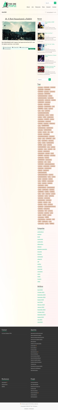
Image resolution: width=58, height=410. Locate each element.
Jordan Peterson (34, 394)
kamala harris (41, 157)
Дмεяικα (51, 223)
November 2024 (41, 297)
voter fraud (49, 219)
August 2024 (40, 299)
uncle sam (50, 210)
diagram (39, 246)
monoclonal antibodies (42, 176)
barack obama (46, 104)
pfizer (46, 185)
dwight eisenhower (42, 127)
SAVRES (3, 386)
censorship (47, 110)
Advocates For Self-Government (37, 333)
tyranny (39, 279)
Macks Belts (4, 382)
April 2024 (40, 302)
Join (33, 7)
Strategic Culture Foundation (36, 362)
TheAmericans (33, 364)
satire (38, 274)
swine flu (45, 202)
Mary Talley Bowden (34, 384)
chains (47, 114)
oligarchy (44, 180)
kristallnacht (41, 161)
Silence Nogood (7, 47)
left (45, 161)
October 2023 (40, 312)
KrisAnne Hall (33, 388)
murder (53, 176)
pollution (39, 266)
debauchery (40, 244)
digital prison (52, 123)
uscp (51, 212)
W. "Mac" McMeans (5, 333)
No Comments (7, 48)
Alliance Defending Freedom (36, 335)
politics (39, 264)
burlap (46, 108)
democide (40, 123)
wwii (50, 221)
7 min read (46, 91)
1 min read (40, 87)
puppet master (45, 189)
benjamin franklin (48, 106)
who (39, 221)
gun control (51, 140)
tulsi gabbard (41, 210)
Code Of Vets (33, 345)
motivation (40, 256)
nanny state (45, 178)
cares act (50, 108)
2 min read (47, 87)
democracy (46, 123)
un (45, 210)
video (47, 217)
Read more (31, 48)
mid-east (40, 170)
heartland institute (50, 142)
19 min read (41, 93)
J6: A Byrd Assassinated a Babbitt (18, 19)
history (40, 144)
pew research (41, 185)
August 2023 (40, 317)
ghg (54, 138)
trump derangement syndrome (50, 206)
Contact (54, 7)
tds (49, 202)
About (28, 7)
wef (53, 219)
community (40, 239)
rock (43, 193)
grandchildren (44, 140)
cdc (42, 110)
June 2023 (40, 322)
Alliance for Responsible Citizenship (37, 337)
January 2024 (40, 307)
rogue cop (48, 193)
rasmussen (52, 189)
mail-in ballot (41, 163)
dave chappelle (41, 121)
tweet (38, 276)
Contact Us (26, 408)
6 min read (40, 91)
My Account (31, 408)
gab (43, 138)
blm (53, 106)
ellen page (40, 129)
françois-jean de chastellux (43, 136)
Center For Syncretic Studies (36, 343)
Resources (37, 7)
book (38, 236)
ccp (39, 110)
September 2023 (41, 314)
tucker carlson (46, 208)
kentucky (46, 157)
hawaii (44, 142)
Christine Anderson (34, 382)
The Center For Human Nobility (36, 366)
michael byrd (41, 168)
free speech (52, 136)
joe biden (40, 155)
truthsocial (40, 208)
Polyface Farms (4, 384)
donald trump (45, 125)
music (40, 178)
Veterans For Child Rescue (35, 368)
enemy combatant (48, 129)
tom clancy (50, 204)
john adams (47, 155)
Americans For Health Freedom (36, 339)
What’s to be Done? (48, 33)
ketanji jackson (41, 159)
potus (40, 189)
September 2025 (41, 294)
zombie (47, 223)
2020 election (47, 93)
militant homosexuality (42, 172)
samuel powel (47, 197)
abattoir (50, 95)
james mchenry (41, 153)
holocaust (49, 144)
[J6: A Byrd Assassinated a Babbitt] (18, 22)
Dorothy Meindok (34, 392)
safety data (51, 195)
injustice (23, 47)
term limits (40, 204)
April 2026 (40, 289)
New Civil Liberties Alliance (36, 357)
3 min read (53, 87)
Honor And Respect (34, 353)
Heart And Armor (34, 351)
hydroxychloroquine (42, 146)
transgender (41, 206)
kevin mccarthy (48, 159)
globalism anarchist (42, 249)
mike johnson (46, 170)
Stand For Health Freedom (36, 360)
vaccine (44, 214)
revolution (40, 271)
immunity (53, 146)
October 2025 (40, 292)
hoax (45, 144)
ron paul (53, 193)
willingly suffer (45, 221)
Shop (43, 7)
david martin (48, 121)
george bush (49, 138)
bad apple (40, 104)
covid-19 (46, 119)
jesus (52, 153)
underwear (46, 212)
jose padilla (53, 155)
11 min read (52, 91)
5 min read (47, 89)
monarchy (51, 174)
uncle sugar (41, 212)
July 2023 (39, 319)
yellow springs (41, 223)
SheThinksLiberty (34, 396)
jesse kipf (47, 153)
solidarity (40, 202)
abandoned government (43, 95)
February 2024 (41, 304)
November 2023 (41, 309)
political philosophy (51, 187)
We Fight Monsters (34, 370)
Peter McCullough (34, 390)
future (40, 138)
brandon (41, 108)
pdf (38, 261)
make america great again (49, 163)
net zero (50, 178)
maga (49, 161)
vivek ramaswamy (41, 219)
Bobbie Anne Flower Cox (35, 386)
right (39, 193)
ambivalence (40, 231)
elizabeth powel (49, 127)
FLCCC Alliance (33, 347)
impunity (39, 251)
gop (39, 140)
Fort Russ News (33, 349)
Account (48, 7)
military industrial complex (43, 174)
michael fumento (48, 168)
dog (39, 125)
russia (46, 195)
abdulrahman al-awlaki (42, 97)
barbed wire (41, 106)
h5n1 (40, 142)
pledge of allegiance (42, 187)
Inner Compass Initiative (35, 355)
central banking (41, 114)
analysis (27, 47)
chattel (52, 114)
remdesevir (41, 191)
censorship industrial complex (43, 112)
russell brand (41, 195)
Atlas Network (33, 341)
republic (46, 191)
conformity (40, 241)
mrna (49, 176)
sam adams (41, 197)
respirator (52, 191)
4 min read (41, 89)
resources (39, 269)
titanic (45, 204)
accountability (50, 97)
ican (48, 146)
